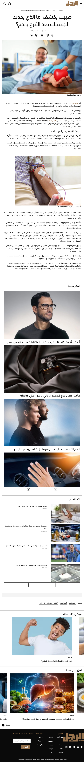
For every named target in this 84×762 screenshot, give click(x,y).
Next (28, 490)
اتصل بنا (40, 741)
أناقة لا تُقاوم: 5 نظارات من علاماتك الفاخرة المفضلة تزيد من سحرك (42, 341)
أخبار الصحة (63, 603)
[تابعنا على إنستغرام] (78, 747)
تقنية (61, 748)
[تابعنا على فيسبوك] (82, 747)
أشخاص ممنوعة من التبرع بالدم (49, 603)
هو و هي (50, 737)
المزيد (8, 725)
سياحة (61, 745)
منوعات (50, 749)
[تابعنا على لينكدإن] (70, 747)
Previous (55, 490)
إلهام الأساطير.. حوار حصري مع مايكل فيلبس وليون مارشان (46, 449)
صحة (53, 10)
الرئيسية (61, 10)
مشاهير (50, 741)
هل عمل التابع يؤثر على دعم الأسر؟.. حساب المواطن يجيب (32, 506)
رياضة (51, 752)
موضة (61, 741)
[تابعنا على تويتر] (74, 747)
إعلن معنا (40, 745)
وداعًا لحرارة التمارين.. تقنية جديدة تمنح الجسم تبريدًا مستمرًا (31, 565)
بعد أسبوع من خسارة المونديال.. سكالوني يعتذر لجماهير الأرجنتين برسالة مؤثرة (26, 546)
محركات (61, 752)
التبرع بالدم (74, 103)
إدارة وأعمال (59, 737)
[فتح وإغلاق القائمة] (81, 4)
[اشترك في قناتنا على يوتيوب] (66, 747)
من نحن (41, 737)
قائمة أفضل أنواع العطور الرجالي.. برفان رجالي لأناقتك (50, 395)
